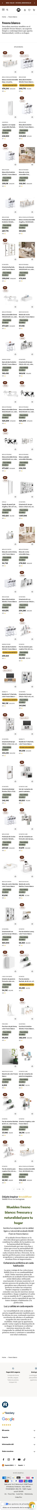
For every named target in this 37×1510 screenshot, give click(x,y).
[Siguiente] (34, 3)
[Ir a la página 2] (23, 1189)
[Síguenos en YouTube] (19, 1459)
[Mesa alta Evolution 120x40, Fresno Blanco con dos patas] (27, 108)
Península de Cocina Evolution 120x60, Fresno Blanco (8, 222)
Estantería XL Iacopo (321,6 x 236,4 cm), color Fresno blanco (27, 506)
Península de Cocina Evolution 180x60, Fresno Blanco (8, 839)
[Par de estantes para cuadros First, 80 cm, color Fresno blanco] (27, 630)
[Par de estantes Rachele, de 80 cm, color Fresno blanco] (27, 962)
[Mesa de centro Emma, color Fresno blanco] (10, 535)
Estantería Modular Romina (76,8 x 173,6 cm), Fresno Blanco (8, 791)
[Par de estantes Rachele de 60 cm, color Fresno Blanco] (10, 1104)
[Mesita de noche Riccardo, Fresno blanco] (27, 297)
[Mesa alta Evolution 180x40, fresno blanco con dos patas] (27, 62)
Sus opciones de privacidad (19, 1504)
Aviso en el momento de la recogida (17, 1507)
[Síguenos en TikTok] (24, 1459)
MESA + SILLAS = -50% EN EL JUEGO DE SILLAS (18, 3)
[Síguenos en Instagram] (8, 1459)
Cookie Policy (19, 1494)
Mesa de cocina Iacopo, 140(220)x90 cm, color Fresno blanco (26, 269)
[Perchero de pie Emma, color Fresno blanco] (10, 1009)
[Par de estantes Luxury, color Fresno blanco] (27, 914)
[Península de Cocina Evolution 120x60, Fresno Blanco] (10, 203)
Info (6, 1494)
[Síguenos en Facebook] (3, 1459)
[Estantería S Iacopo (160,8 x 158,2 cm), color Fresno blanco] (27, 677)
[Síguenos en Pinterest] (14, 1459)
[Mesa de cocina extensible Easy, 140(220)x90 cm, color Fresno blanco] (27, 535)
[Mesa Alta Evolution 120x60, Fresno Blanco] (10, 155)
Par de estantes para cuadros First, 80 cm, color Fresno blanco (26, 649)
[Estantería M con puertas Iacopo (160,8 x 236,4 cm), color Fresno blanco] (10, 914)
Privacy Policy (11, 1494)
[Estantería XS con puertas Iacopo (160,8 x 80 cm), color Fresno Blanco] (27, 582)
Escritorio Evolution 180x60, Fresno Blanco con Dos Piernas (26, 1028)
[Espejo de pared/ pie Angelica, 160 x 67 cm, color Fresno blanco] (10, 487)
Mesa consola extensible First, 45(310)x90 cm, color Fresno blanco (27, 1171)
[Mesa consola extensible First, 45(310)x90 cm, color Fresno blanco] (27, 1152)
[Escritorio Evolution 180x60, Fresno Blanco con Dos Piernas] (27, 1009)
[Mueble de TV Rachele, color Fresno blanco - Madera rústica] (10, 677)
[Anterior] (2, 3)
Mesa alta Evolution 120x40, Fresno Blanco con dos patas (26, 127)
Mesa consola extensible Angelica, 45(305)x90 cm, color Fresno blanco (27, 222)
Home (4, 17)
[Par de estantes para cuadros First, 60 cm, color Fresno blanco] (10, 1152)
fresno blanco (12, 1357)
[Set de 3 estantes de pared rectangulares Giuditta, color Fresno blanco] (27, 1057)
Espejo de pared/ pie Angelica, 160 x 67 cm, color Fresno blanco (9, 506)
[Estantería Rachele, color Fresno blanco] (10, 250)
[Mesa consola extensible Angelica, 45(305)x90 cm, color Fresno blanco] (27, 203)
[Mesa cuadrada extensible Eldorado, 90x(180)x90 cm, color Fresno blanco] (27, 440)
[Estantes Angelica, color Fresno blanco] (27, 1104)
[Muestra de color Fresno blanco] (10, 1057)
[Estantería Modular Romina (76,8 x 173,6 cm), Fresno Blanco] (10, 772)
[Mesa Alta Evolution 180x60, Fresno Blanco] (10, 582)
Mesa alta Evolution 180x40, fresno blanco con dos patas (26, 82)
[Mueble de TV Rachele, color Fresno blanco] (27, 724)
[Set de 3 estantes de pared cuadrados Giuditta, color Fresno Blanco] (27, 772)
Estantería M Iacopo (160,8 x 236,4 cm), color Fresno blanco (10, 744)
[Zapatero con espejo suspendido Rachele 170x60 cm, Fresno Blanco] (10, 108)
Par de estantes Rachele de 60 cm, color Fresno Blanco (10, 1123)
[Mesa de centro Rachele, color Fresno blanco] (10, 867)
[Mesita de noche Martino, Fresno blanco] (27, 867)
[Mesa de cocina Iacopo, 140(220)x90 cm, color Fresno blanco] (27, 250)
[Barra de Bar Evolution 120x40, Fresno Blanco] (10, 345)
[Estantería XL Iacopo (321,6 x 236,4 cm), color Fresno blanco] (27, 487)
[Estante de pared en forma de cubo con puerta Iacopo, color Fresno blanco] (10, 962)
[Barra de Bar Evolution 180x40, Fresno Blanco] (10, 630)
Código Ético (18, 1497)
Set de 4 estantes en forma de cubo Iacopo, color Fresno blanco (26, 839)
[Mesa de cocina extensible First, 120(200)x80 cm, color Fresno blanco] (27, 155)
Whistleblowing (28, 1494)
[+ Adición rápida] (15, 72)
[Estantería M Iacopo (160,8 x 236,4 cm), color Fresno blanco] (10, 724)
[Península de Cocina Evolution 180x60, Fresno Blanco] (10, 820)
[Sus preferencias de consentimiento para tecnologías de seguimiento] (33, 1506)
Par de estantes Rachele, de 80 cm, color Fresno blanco (27, 981)
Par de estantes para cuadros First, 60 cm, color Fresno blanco (9, 1171)
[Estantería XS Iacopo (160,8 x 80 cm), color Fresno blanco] (27, 345)
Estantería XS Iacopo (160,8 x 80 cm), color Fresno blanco (26, 364)
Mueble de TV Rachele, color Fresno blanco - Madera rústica (9, 696)
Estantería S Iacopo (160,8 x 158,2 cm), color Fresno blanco (27, 696)
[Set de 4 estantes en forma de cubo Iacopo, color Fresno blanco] (27, 820)
